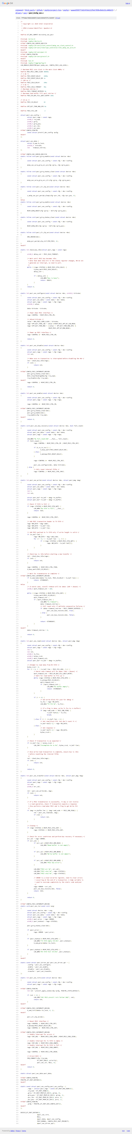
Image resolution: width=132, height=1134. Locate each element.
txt (123, 1131)
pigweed (19, 10)
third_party (30, 10)
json (128, 1131)
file (57, 18)
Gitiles (12, 1131)
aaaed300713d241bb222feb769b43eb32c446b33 (92, 10)
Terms (24, 1131)
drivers (18, 13)
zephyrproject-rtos (52, 10)
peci (25, 13)
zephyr (66, 10)
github (40, 10)
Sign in (128, 3)
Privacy (18, 1131)
